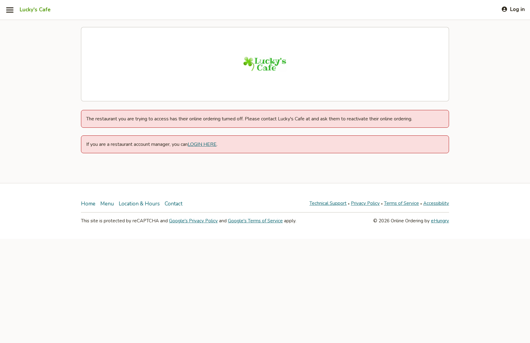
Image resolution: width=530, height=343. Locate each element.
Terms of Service (401, 203)
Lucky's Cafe (35, 10)
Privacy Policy (365, 203)
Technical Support (328, 203)
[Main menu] (10, 10)
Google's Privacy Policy (193, 221)
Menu (107, 203)
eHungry (440, 221)
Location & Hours (139, 203)
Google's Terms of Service (255, 221)
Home (88, 203)
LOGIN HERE (202, 144)
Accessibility (436, 203)
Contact (173, 203)
